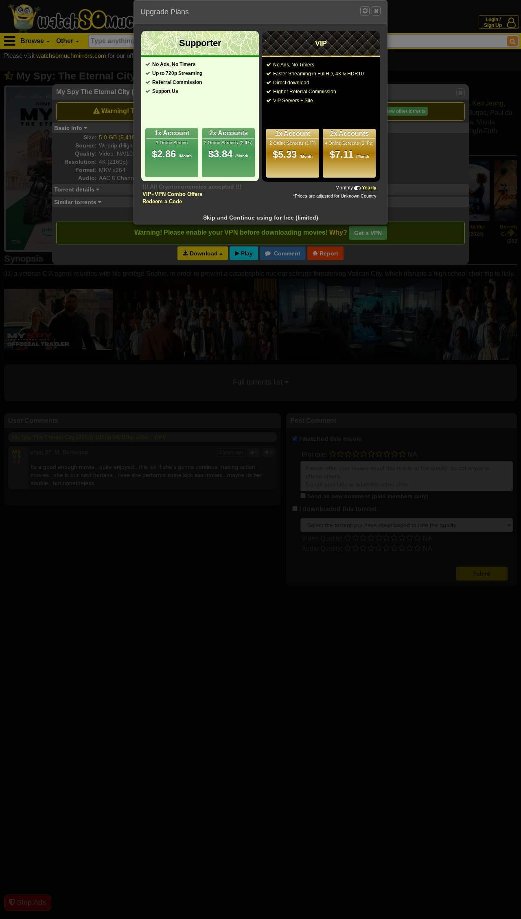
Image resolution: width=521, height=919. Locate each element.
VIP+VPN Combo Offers (172, 194)
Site (308, 100)
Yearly (369, 188)
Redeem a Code (162, 201)
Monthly (344, 188)
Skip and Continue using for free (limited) (260, 217)
